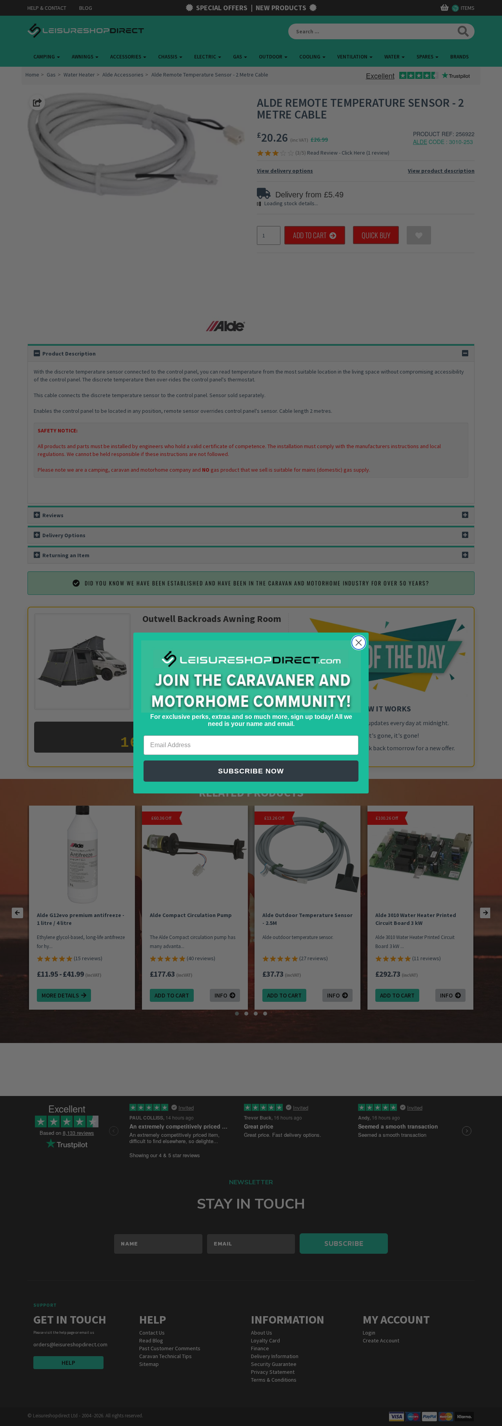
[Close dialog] (359, 642)
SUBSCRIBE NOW (251, 771)
